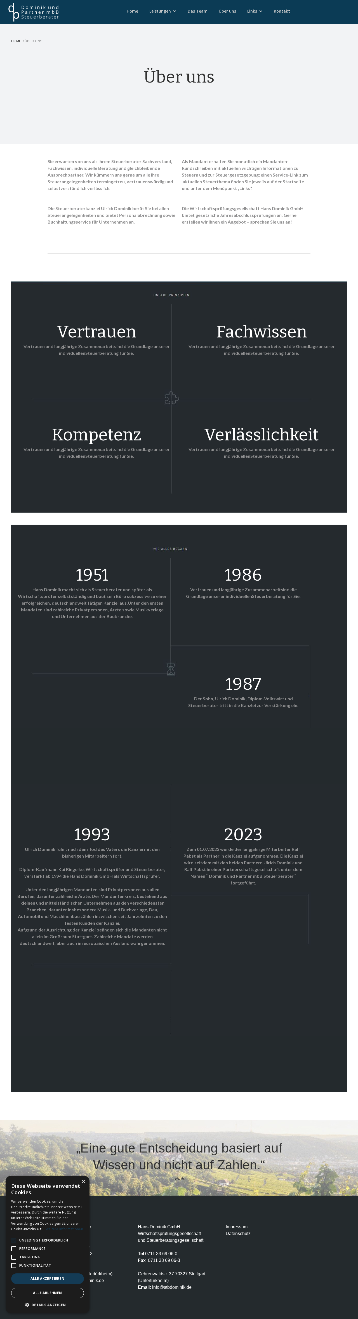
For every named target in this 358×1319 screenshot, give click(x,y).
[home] (33, 12)
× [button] (83, 1182)
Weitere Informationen (64, 1229)
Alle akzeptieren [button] (47, 1278)
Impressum (237, 1226)
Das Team (198, 11)
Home (132, 11)
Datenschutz (238, 1233)
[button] (163, 11)
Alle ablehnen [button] (47, 1292)
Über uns (227, 11)
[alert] (48, 1244)
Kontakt (282, 11)
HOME (17, 41)
